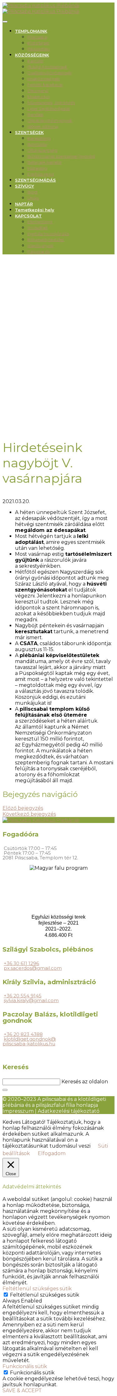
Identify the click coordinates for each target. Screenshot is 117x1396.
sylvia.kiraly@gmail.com (31, 1000)
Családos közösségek (49, 72)
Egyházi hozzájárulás (48, 233)
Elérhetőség (39, 221)
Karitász (35, 60)
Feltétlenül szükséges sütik (44, 1295)
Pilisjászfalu (38, 48)
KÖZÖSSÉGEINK (32, 54)
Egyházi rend (40, 174)
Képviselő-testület (45, 239)
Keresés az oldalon (84, 1082)
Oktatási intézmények (49, 120)
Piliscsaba (37, 37)
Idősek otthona (42, 126)
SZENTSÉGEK (29, 132)
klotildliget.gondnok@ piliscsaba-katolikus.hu (29, 1041)
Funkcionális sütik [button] (24, 1366)
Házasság (37, 168)
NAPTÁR (24, 203)
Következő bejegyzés (29, 814)
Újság (33, 197)
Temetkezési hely (34, 209)
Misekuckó (38, 96)
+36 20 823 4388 (23, 1034)
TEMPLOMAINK (31, 31)
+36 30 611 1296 (21, 963)
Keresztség (39, 138)
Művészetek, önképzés (51, 102)
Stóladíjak (37, 227)
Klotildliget (38, 42)
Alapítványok (40, 245)
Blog (32, 191)
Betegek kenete (44, 162)
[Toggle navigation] (4, 22)
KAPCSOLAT (28, 215)
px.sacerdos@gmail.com (33, 968)
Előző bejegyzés (22, 808)
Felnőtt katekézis (44, 84)
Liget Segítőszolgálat (48, 108)
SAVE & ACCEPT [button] (22, 1390)
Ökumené (37, 90)
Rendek (35, 114)
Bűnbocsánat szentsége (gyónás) (61, 156)
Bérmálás (37, 144)
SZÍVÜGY (24, 185)
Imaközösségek (43, 78)
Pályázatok (38, 251)
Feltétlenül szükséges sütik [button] (37, 1289)
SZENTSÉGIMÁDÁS (35, 180)
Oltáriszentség (42, 150)
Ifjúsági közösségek (47, 66)
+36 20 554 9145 (22, 996)
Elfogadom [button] (52, 1153)
